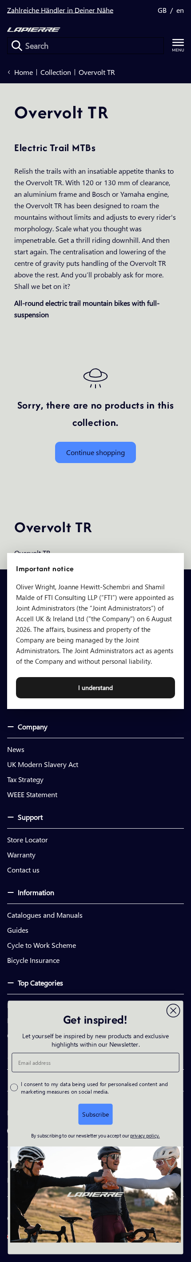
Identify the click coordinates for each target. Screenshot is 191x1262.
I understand (95, 687)
